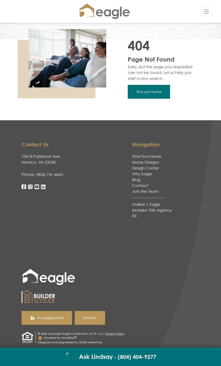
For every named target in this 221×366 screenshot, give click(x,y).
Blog (136, 179)
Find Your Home (146, 156)
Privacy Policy (114, 333)
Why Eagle (142, 173)
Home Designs (145, 162)
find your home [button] (148, 92)
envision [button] (89, 318)
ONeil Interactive (90, 342)
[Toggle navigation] (206, 11)
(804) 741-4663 (49, 174)
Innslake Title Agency (152, 210)
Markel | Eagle (146, 204)
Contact (140, 185)
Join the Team (145, 191)
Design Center (145, 168)
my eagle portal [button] (49, 318)
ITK (134, 216)
